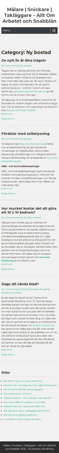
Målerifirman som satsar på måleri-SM (24, 406)
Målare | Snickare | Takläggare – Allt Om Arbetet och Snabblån (29, 15)
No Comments (9, 65)
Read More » (8, 118)
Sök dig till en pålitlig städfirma (20, 415)
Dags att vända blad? (20, 284)
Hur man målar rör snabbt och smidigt (24, 402)
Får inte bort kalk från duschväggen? (23, 389)
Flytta (23, 289)
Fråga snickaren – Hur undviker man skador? (27, 398)
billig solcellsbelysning (31, 144)
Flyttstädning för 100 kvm (17, 393)
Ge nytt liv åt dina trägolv (23, 60)
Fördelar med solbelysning (25, 134)
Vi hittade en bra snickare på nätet (22, 419)
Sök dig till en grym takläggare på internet (26, 410)
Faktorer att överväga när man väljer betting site (30, 385)
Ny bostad (25, 65)
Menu (7, 30)
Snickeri (36, 217)
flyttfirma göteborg (43, 325)
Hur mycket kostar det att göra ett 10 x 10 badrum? (28, 210)
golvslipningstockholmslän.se (30, 91)
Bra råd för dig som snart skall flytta (22, 381)
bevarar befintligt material (21, 110)
